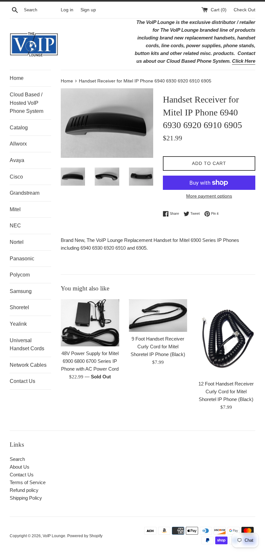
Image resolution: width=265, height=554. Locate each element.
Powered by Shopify (84, 536)
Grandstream (24, 193)
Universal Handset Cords (27, 345)
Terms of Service (28, 482)
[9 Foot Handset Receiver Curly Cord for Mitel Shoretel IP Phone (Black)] (158, 315)
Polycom (20, 274)
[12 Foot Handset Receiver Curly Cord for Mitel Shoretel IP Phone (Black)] (226, 338)
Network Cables (28, 365)
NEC (15, 225)
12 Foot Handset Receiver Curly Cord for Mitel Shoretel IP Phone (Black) (226, 391)
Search (17, 459)
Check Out (244, 9)
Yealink (18, 324)
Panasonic (22, 258)
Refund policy (24, 490)
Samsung (21, 291)
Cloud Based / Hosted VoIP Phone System (26, 103)
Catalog (19, 127)
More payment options (209, 196)
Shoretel (19, 307)
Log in (67, 9)
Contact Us (22, 381)
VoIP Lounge (54, 536)
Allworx (18, 144)
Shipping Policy (26, 498)
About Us (19, 467)
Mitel (15, 209)
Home (17, 78)
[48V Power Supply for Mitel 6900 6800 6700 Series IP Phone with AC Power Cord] (90, 323)
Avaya (17, 160)
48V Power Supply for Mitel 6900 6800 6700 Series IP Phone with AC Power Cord (90, 361)
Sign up (88, 9)
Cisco (16, 176)
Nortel (17, 242)
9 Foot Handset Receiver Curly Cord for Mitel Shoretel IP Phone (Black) (158, 346)
